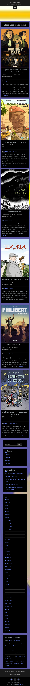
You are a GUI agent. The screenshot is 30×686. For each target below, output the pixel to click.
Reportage (15, 81)
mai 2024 (7, 581)
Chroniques (5, 81)
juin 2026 (7, 505)
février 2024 (7, 591)
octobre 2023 (8, 603)
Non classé (7, 463)
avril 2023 (7, 621)
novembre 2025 (8, 527)
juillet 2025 (7, 539)
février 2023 (7, 627)
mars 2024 (7, 588)
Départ (19, 444)
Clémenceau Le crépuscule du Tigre (15, 279)
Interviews (7, 460)
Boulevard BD (15, 2)
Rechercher (7, 442)
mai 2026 (7, 508)
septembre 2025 (8, 533)
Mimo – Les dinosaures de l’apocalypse (14, 473)
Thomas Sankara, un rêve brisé (15, 142)
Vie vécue (19, 81)
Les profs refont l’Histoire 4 (14, 640)
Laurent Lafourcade (16, 74)
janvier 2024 (8, 594)
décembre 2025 (8, 523)
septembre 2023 (8, 606)
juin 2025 (7, 542)
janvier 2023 (8, 630)
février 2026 (7, 517)
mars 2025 (7, 551)
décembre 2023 (8, 597)
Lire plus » (5, 95)
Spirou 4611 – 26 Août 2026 (11, 476)
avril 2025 (7, 548)
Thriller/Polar (15, 423)
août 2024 (7, 572)
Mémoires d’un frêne (15, 212)
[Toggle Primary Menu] (15, 7)
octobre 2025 (8, 530)
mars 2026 (7, 514)
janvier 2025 (8, 557)
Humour (10, 423)
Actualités (7, 454)
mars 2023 (7, 624)
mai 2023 (7, 618)
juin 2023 (7, 615)
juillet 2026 (7, 502)
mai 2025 (7, 545)
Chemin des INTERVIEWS (15, 674)
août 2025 (7, 536)
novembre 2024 (8, 563)
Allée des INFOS (21, 671)
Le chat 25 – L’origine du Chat (11, 484)
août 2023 (7, 609)
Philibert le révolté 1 (15, 345)
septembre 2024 (8, 569)
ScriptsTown (20, 684)
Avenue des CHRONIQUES (11, 671)
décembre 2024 (8, 560)
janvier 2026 (8, 520)
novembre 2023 (8, 600)
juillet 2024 (7, 575)
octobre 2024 (8, 566)
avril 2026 (7, 511)
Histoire (10, 81)
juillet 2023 (7, 612)
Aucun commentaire (7, 77)
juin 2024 (7, 578)
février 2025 (7, 554)
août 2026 (7, 499)
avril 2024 (7, 584)
